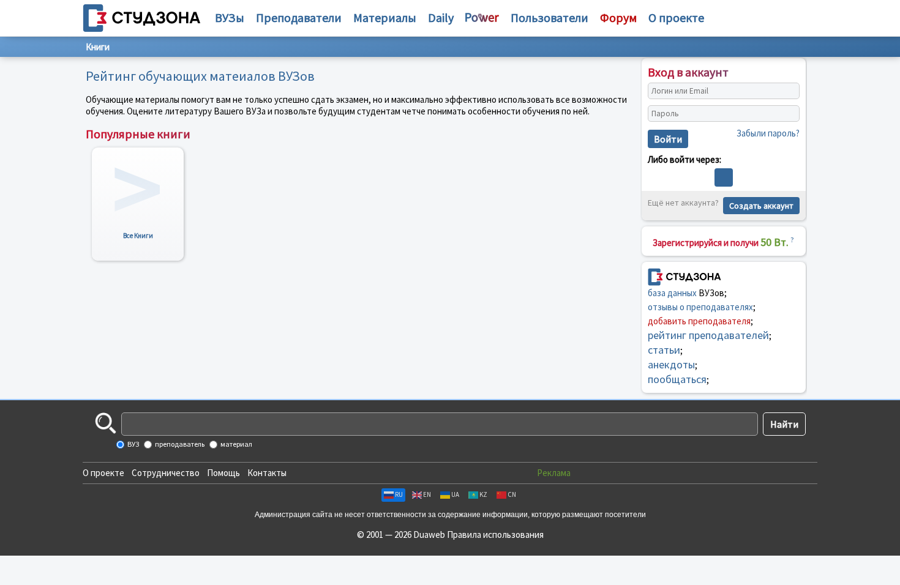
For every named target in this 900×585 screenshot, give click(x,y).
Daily (441, 17)
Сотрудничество (166, 473)
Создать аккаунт (761, 205)
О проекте (103, 473)
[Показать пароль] (787, 113)
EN (427, 494)
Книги (98, 47)
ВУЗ (132, 444)
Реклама (554, 473)
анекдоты (671, 364)
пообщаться (677, 379)
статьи (664, 350)
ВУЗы (229, 17)
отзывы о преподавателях (700, 307)
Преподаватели (299, 17)
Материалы (384, 17)
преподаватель (179, 444)
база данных (672, 293)
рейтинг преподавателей (708, 335)
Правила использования (495, 534)
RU (399, 494)
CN (512, 494)
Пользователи (549, 17)
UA (455, 494)
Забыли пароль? (768, 133)
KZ (483, 494)
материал (235, 444)
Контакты (267, 473)
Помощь (223, 473)
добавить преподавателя (699, 321)
